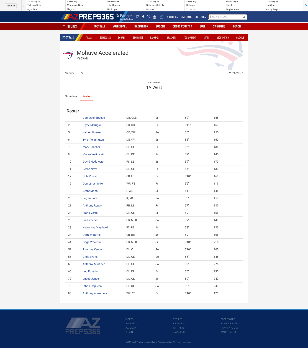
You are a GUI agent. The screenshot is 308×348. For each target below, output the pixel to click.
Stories (177, 319)
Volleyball (120, 26)
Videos (129, 319)
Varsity (69, 73)
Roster (87, 96)
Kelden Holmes (92, 132)
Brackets (171, 37)
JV (81, 73)
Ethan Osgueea (92, 286)
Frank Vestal (90, 213)
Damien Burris (92, 234)
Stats (206, 37)
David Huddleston (94, 161)
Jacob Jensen (91, 278)
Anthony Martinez (94, 264)
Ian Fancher (90, 220)
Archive (240, 37)
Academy (130, 327)
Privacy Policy (229, 327)
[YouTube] (154, 17)
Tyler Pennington (93, 139)
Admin (129, 332)
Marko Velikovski (93, 154)
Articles (172, 17)
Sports (72, 26)
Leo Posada (90, 271)
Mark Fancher (91, 147)
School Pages (229, 323)
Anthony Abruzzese (95, 293)
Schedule (71, 96)
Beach (237, 26)
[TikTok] (161, 17)
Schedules (105, 37)
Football (11, 5)
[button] (306, 5)
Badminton (141, 26)
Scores (121, 37)
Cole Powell (90, 176)
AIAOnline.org (229, 332)
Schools (200, 17)
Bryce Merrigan (92, 125)
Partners (178, 327)
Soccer (160, 26)
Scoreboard (228, 319)
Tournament (190, 37)
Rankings (155, 37)
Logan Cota (90, 198)
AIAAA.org (179, 332)
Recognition (223, 37)
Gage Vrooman (92, 242)
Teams (89, 37)
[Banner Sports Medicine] (124, 16)
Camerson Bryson (94, 117)
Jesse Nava (90, 169)
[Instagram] (137, 17)
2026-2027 (236, 73)
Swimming (219, 26)
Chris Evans (90, 256)
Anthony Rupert (92, 205)
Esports (186, 17)
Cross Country (182, 26)
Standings (138, 37)
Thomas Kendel (92, 249)
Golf (202, 26)
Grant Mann (90, 191)
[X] (149, 17)
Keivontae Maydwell (95, 227)
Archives (178, 323)
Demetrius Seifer (93, 183)
